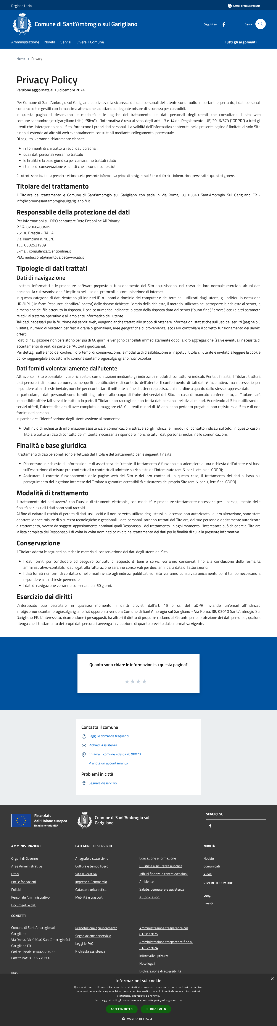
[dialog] (138, 1000)
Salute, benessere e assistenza (161, 889)
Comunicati (211, 866)
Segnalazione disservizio (93, 935)
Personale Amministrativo (30, 897)
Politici (16, 889)
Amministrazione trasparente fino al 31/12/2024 (166, 944)
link (180, 1000)
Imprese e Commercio (91, 881)
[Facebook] (222, 24)
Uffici (15, 874)
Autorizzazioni (149, 897)
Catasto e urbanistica (90, 889)
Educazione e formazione (157, 858)
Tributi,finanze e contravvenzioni (163, 873)
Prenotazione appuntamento (96, 928)
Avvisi (207, 874)
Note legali (147, 963)
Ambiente (146, 881)
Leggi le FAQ (84, 943)
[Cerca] (260, 24)
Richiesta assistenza (90, 951)
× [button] (272, 979)
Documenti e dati (23, 905)
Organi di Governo (24, 858)
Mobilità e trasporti (89, 897)
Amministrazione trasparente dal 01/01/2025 (163, 931)
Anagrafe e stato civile (91, 858)
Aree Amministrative (26, 866)
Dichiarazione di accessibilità (160, 971)
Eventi (208, 903)
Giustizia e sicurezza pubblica (160, 866)
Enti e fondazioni (23, 881)
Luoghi (208, 895)
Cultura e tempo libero (91, 866)
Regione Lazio (21, 5)
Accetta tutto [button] (122, 1009)
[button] (138, 1018)
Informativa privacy (153, 955)
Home (20, 58)
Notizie (208, 858)
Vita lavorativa (86, 874)
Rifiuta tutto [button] (156, 1009)
